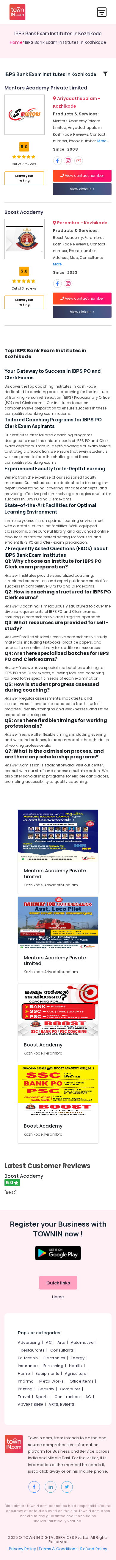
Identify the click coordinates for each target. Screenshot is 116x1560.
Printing (25, 1389)
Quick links (58, 1283)
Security (46, 1389)
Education (28, 1358)
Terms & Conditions (58, 1549)
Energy (77, 1358)
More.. (102, 140)
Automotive (82, 1342)
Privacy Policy (22, 1549)
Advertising (29, 1342)
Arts (61, 1342)
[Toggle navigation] (102, 12)
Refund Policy (93, 1549)
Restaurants (33, 1350)
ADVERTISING (30, 1404)
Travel (24, 1397)
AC (48, 1342)
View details (81, 188)
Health (75, 1366)
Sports (42, 1397)
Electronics (54, 1358)
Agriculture (76, 1373)
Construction (67, 1397)
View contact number (84, 175)
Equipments (47, 1373)
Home (16, 42)
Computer (70, 1389)
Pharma (26, 1381)
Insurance (28, 1366)
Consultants (62, 1350)
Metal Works (51, 1381)
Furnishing (53, 1366)
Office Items (81, 1381)
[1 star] (33, 156)
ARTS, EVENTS (61, 1404)
